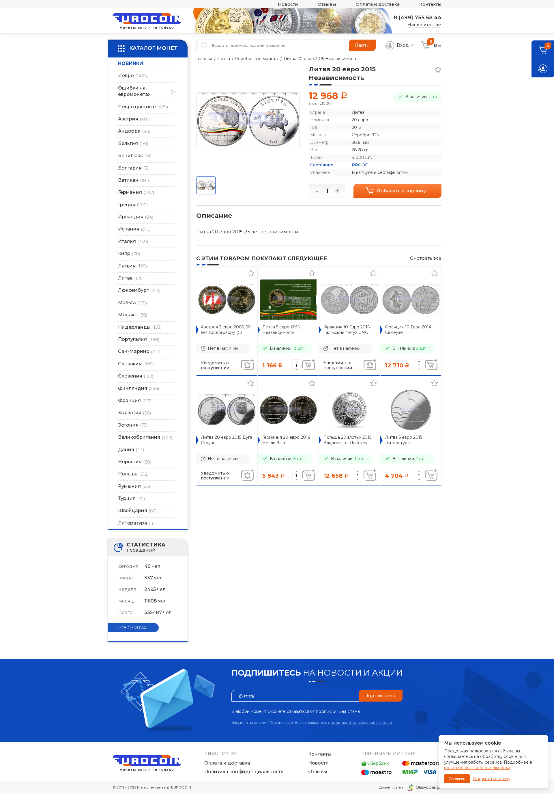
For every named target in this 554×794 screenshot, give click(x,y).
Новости (288, 4)
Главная (204, 58)
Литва (223, 58)
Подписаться (380, 695)
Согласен (457, 779)
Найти (362, 45)
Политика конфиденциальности (244, 771)
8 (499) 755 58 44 (417, 17)
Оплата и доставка (378, 4)
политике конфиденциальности (477, 767)
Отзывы (327, 4)
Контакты (430, 4)
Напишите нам (424, 24)
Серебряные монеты (256, 58)
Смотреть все (425, 258)
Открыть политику (491, 778)
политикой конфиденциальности (361, 722)
